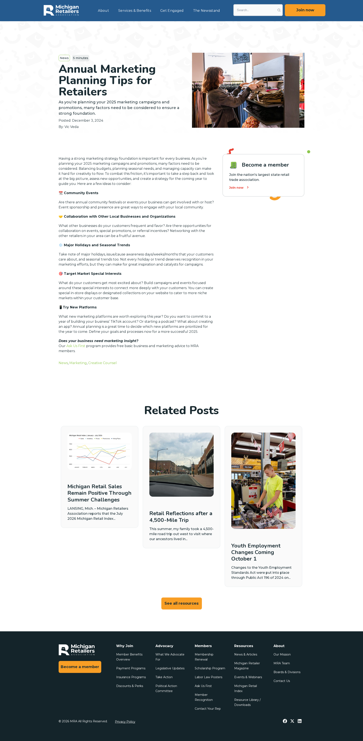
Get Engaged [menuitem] (172, 11)
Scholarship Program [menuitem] (210, 668)
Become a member (80, 667)
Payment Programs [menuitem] (130, 668)
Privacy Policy (125, 722)
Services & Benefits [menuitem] (134, 11)
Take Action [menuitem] (164, 677)
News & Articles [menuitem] (245, 654)
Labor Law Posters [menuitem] (208, 677)
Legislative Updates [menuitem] (169, 668)
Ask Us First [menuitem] (203, 686)
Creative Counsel (102, 363)
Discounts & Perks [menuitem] (129, 686)
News (64, 58)
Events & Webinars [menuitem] (248, 677)
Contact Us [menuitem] (282, 681)
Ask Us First (75, 346)
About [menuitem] (103, 11)
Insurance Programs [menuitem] (131, 677)
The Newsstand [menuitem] (206, 11)
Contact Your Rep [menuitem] (208, 709)
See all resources (181, 603)
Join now (305, 10)
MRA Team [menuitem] (282, 663)
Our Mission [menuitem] (282, 654)
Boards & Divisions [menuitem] (287, 672)
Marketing (78, 363)
